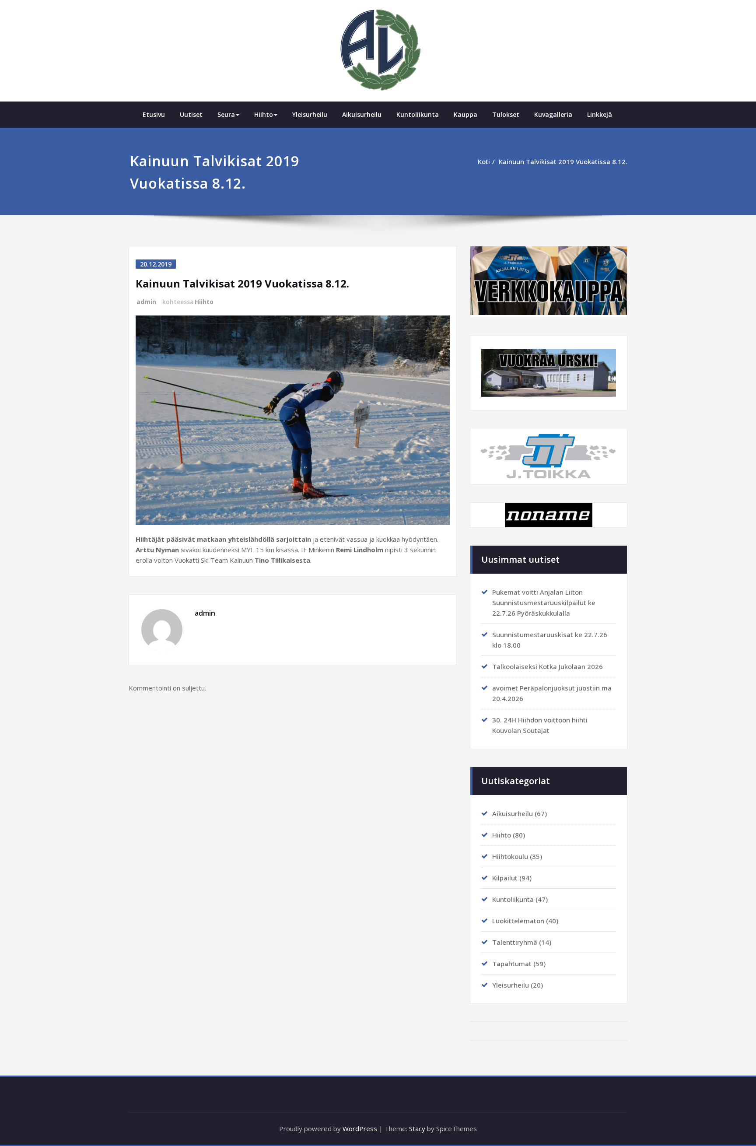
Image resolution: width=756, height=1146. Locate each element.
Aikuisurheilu (362, 114)
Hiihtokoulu (510, 856)
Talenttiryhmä (514, 942)
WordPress (360, 1128)
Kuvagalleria (553, 114)
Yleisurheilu (309, 114)
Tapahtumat (512, 963)
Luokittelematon (518, 920)
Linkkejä (599, 114)
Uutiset (191, 114)
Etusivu (154, 114)
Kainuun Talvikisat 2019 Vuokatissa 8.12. (563, 161)
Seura (226, 114)
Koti (484, 161)
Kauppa (465, 114)
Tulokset (505, 114)
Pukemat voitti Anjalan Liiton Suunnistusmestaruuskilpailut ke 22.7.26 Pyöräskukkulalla (543, 602)
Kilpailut (505, 877)
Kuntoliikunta (417, 114)
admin (146, 302)
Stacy (417, 1128)
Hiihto (263, 114)
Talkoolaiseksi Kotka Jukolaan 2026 (547, 666)
